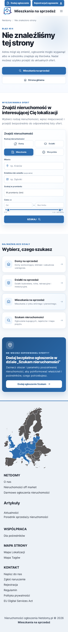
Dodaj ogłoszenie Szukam (32, 384)
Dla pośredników (14, 535)
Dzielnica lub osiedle (18, 173)
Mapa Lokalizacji (14, 552)
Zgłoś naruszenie (14, 579)
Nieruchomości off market (20, 487)
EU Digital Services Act (18, 601)
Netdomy (6, 20)
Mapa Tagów (12, 557)
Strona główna (36, 80)
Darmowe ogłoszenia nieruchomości (26, 492)
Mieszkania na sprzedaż (36, 70)
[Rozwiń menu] (61, 11)
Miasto (7, 159)
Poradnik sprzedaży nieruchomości (26, 517)
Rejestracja (11, 584)
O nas (7, 481)
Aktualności (11, 512)
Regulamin (10, 590)
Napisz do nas (13, 574)
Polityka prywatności (17, 595)
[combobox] (34, 166)
